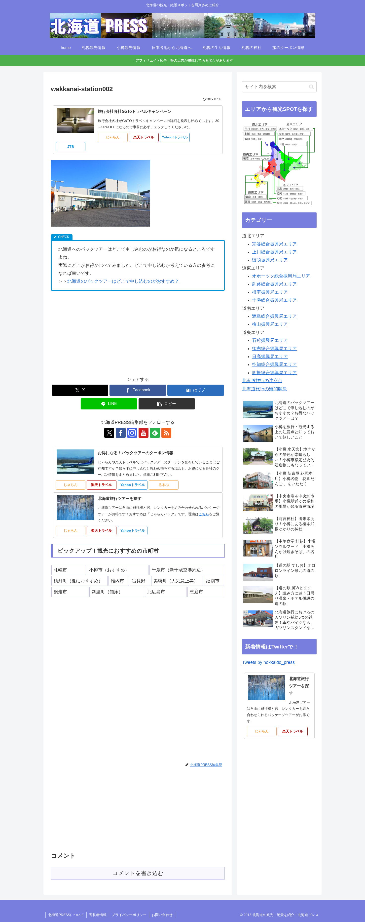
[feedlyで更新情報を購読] (155, 433)
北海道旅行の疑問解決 (264, 388)
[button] (167, 403)
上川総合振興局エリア (274, 251)
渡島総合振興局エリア (274, 316)
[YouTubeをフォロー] (143, 433)
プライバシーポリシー (129, 915)
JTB (70, 147)
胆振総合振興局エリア (274, 372)
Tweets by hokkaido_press (268, 662)
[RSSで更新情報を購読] (166, 433)
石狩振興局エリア (270, 340)
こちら (204, 514)
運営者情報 (98, 915)
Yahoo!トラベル (175, 137)
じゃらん (113, 137)
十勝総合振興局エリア (274, 300)
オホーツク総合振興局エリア (281, 276)
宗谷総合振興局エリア (274, 243)
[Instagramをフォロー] (132, 433)
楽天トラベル (143, 137)
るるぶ (163, 485)
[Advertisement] (92, 331)
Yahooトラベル (132, 485)
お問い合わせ (162, 915)
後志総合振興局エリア (274, 348)
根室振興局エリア (270, 292)
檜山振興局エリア (270, 324)
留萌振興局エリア (270, 259)
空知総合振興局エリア (274, 364)
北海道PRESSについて (66, 915)
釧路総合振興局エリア (274, 283)
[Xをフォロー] (109, 433)
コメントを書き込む (137, 873)
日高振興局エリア (270, 356)
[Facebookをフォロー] (121, 433)
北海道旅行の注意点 (262, 380)
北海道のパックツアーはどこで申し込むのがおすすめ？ (123, 281)
